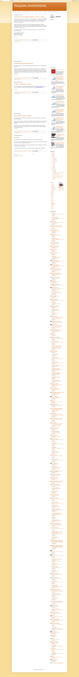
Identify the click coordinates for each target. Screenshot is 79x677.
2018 (52, 155)
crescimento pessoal (53, 190)
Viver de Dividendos (55, 217)
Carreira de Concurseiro (56, 277)
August (53, 162)
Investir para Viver (55, 287)
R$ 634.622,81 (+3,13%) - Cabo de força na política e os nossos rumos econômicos (60, 135)
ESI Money (53, 213)
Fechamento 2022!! (54, 351)
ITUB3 (52, 202)
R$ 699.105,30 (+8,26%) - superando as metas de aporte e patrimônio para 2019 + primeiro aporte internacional (60, 111)
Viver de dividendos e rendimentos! (57, 481)
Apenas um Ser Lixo (55, 527)
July (53, 163)
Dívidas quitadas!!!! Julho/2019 (56, 488)
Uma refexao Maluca (55, 464)
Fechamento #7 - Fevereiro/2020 (56, 381)
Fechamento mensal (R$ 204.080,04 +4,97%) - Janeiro (29, 17)
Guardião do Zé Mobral (55, 284)
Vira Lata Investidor (55, 354)
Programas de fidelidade (52, 11)
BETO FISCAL (54, 221)
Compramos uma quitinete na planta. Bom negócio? (60, 143)
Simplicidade (54, 302)
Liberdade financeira (26, 11)
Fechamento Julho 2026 (55, 243)
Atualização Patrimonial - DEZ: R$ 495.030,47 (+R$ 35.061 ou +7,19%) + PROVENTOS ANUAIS (57, 410)
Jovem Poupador (54, 435)
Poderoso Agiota (54, 404)
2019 (52, 154)
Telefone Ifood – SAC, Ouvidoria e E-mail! (57, 362)
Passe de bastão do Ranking (56, 506)
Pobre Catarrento (54, 659)
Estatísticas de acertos (55, 278)
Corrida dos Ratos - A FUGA (56, 513)
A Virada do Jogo (54, 477)
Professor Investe (55, 451)
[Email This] (32, 40)
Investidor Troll (54, 413)
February (53, 170)
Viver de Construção (55, 577)
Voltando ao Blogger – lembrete (56, 303)
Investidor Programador (56, 593)
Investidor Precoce (55, 459)
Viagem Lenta (54, 256)
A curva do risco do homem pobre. (56, 564)
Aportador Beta (54, 635)
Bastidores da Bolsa (55, 612)
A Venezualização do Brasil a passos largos (58, 300)
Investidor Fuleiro (54, 491)
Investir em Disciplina (55, 242)
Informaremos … (54, 581)
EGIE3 (52, 199)
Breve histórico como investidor (23, 115)
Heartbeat (53, 250)
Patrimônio (19, 11)
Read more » (16, 37)
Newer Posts (16, 154)
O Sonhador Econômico (55, 380)
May (53, 166)
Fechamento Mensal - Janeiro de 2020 (57, 401)
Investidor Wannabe (55, 438)
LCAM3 (52, 205)
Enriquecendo (54, 627)
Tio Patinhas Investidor (55, 484)
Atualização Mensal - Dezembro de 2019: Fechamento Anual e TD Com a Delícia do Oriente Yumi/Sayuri (57, 415)
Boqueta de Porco (55, 585)
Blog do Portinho (54, 316)
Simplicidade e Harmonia (56, 377)
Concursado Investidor (55, 427)
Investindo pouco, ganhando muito (57, 601)
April (53, 167)
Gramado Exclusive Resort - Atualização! (57, 322)
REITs (52, 207)
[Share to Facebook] (36, 40)
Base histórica (19, 79)
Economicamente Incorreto (56, 474)
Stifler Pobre (54, 280)
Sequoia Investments (30, 5)
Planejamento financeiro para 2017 (23, 63)
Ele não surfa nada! (55, 291)
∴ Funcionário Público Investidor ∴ (57, 408)
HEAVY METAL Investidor (56, 273)
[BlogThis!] (34, 40)
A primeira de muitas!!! (55, 642)
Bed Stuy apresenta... (55, 260)
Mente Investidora (55, 466)
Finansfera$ (54, 570)
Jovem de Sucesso (55, 505)
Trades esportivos (54, 492)
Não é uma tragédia (54, 428)
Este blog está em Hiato (55, 495)
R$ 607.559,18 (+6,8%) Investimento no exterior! (60, 95)
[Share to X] (35, 40)
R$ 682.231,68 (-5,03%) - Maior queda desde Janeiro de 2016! (60, 102)
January (53, 171)
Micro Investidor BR (55, 502)
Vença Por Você (54, 563)
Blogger (44, 669)
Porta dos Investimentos (56, 589)
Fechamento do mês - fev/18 (56, 632)
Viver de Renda (54, 422)
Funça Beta (53, 234)
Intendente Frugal (54, 357)
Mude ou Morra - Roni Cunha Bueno (57, 613)
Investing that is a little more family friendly (57, 653)
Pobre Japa (53, 312)
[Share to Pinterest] (37, 40)
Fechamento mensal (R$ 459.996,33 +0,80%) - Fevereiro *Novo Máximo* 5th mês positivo (60, 119)
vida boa (52, 191)
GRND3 (52, 192)
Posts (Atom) (20, 155)
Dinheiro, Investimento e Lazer (57, 345)
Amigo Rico (54, 517)
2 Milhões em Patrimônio (55, 313)
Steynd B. (53, 400)
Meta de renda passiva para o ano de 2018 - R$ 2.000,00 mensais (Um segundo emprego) (60, 87)
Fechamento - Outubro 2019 (56, 475)
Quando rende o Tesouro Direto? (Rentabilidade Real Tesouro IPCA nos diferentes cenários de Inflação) (57, 347)
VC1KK (53, 656)
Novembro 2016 (54, 660)
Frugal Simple (54, 652)
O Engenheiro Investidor (56, 368)
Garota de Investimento (55, 337)
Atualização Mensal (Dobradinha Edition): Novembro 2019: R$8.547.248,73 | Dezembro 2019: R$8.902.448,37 (57, 424)
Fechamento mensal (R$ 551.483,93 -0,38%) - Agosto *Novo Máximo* (60, 127)
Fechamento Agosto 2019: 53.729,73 (57, 485)
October (53, 159)
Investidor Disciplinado (55, 431)
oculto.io (53, 554)
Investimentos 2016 (55, 463)
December (54, 158)
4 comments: (29, 131)
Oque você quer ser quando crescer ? (57, 567)
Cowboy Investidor (55, 309)
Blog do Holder (54, 447)
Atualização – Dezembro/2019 (56, 452)
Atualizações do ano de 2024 (56, 310)
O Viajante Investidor (55, 365)
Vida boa (44, 11)
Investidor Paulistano (55, 238)
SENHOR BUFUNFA (55, 605)
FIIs (32, 11)
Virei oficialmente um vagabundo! (56, 436)
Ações (36, 11)
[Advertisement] (30, 52)
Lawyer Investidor (55, 396)
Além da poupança (55, 299)
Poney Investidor (54, 249)
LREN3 (52, 197)
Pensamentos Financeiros (56, 329)
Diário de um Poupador (55, 306)
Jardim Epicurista (55, 230)
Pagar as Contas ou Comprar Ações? (57, 578)
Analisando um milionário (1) (56, 639)
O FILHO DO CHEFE (55, 566)
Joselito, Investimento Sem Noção (57, 418)
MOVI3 (52, 206)
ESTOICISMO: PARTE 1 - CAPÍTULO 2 (57, 616)
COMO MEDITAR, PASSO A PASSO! (57, 520)
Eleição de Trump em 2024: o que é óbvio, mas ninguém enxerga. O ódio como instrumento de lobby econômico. (58, 318)
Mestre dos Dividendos (55, 623)
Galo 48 (53, 638)
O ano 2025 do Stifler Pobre (55, 281)
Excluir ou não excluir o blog (56, 537)
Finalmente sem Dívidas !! (55, 478)
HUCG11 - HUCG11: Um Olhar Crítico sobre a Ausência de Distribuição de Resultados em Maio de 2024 (57, 326)
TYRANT (53, 615)
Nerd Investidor (54, 631)
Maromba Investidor (55, 341)
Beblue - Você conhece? (55, 606)
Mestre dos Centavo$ (55, 494)
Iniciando (16, 137)
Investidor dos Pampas (55, 523)
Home (14, 11)
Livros (40, 11)
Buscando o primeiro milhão (56, 321)
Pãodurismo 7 (54, 648)
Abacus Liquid (54, 645)
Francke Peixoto (54, 324)
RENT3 (52, 208)
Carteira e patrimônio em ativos (22, 84)
